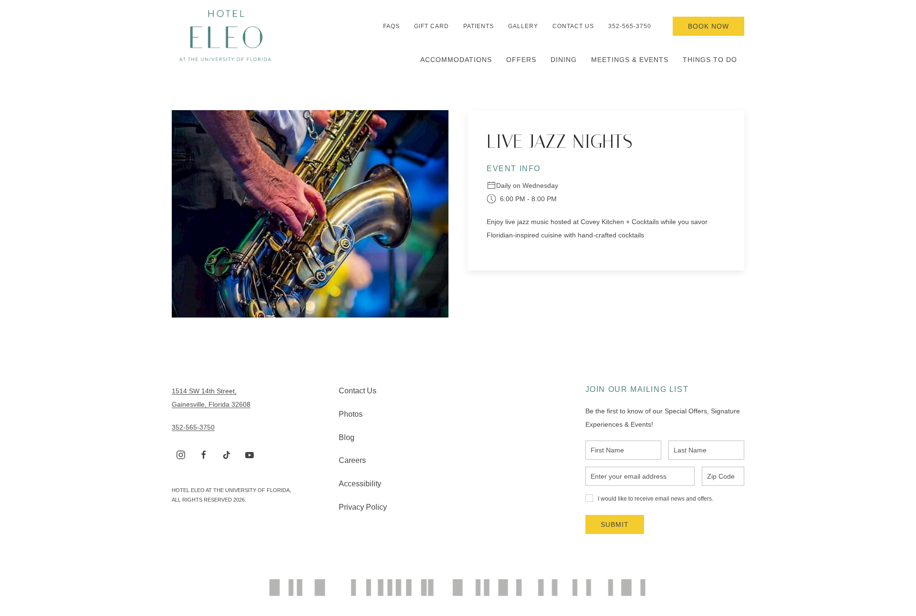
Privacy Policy (363, 507)
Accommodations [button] (456, 59)
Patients (478, 26)
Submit (615, 524)
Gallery (523, 26)
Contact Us (573, 26)
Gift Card (431, 26)
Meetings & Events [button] (629, 59)
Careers (352, 460)
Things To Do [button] (710, 59)
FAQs (391, 26)
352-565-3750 (629, 26)
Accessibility (360, 484)
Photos (351, 414)
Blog (346, 437)
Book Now (708, 26)
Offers (521, 59)
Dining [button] (564, 59)
